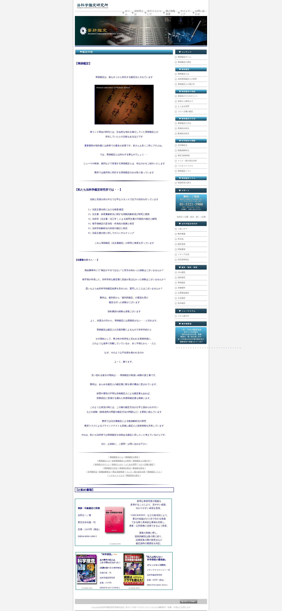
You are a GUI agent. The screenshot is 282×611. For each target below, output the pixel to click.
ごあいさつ (182, 229)
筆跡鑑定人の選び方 (141, 461)
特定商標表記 (183, 259)
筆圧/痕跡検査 (118, 472)
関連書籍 (181, 249)
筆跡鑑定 (181, 282)
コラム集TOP (183, 316)
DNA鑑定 (182, 272)
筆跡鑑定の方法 (111, 468)
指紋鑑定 (181, 277)
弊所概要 (181, 234)
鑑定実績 (181, 244)
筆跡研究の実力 (132, 475)
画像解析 (181, 288)
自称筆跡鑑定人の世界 (121, 461)
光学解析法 (92, 472)
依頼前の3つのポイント (188, 96)
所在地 (180, 239)
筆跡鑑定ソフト (154, 472)
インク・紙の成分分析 (135, 472)
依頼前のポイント (102, 464)
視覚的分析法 (125, 468)
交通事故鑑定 (183, 293)
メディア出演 (183, 254)
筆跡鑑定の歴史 (132, 457)
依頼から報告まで (185, 101)
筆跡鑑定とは (104, 461)
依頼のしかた (117, 464)
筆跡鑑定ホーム (116, 457)
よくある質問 (131, 464)
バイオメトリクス (116, 475)
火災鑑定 (181, 298)
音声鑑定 (181, 303)
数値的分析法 (138, 468)
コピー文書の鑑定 (146, 464)
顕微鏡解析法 (104, 472)
